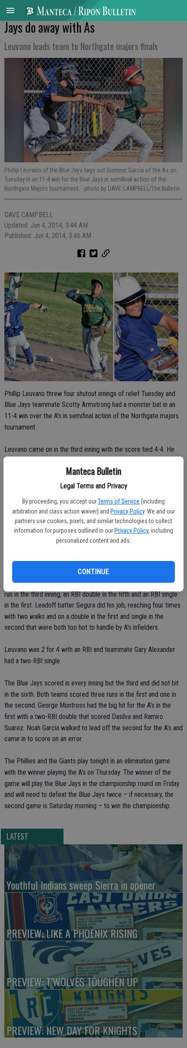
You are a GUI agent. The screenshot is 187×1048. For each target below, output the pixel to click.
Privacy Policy (127, 511)
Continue (93, 572)
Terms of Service (119, 501)
